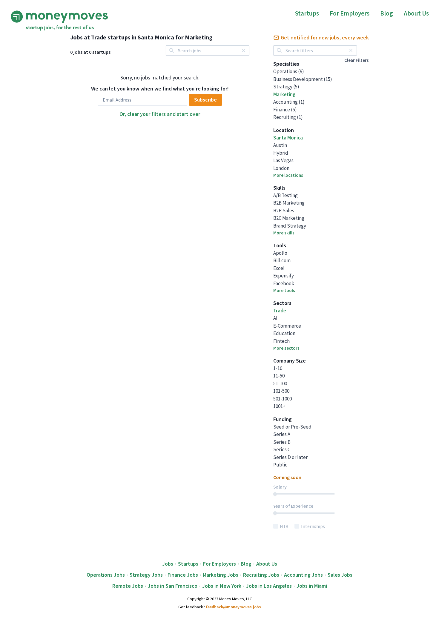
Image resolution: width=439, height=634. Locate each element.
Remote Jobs (127, 585)
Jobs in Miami (312, 585)
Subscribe (205, 99)
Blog (386, 13)
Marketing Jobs (220, 574)
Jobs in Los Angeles (269, 585)
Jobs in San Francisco (172, 585)
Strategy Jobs (146, 574)
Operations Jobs (106, 574)
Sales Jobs (340, 574)
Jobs (167, 563)
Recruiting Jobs (261, 574)
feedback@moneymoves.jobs (233, 607)
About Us (416, 13)
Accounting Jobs (303, 574)
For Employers (349, 13)
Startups (307, 13)
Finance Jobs (183, 574)
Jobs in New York (221, 585)
